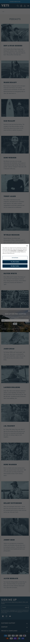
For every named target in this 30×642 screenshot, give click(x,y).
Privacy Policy (13, 250)
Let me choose (15, 257)
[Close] (27, 246)
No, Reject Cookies (15, 266)
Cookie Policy (21, 250)
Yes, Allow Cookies (15, 261)
